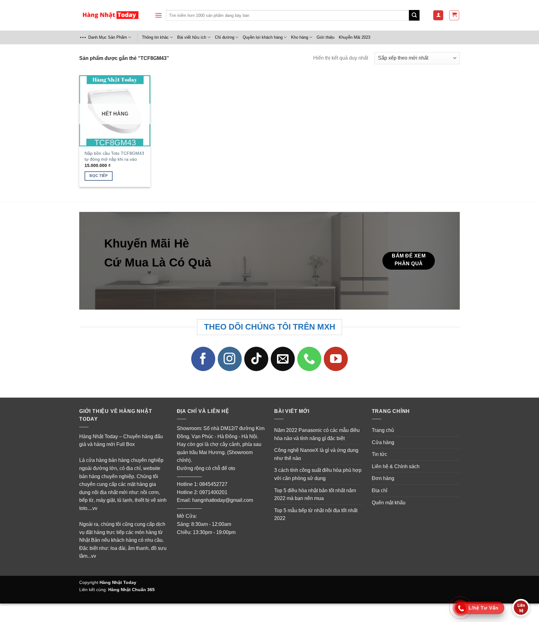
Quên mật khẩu (388, 502)
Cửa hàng (383, 442)
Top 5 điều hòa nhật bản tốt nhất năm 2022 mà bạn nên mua (315, 494)
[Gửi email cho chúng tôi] (283, 359)
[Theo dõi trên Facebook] (203, 359)
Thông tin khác (155, 37)
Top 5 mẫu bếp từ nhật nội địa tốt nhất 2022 (315, 514)
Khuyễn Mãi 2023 (354, 37)
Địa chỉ (379, 490)
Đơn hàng (383, 478)
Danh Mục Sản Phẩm (107, 37)
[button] (158, 15)
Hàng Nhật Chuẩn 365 (131, 589)
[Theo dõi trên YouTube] (336, 359)
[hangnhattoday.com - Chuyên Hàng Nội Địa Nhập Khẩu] (110, 15)
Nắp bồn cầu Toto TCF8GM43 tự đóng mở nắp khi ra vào (114, 156)
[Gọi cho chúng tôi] (309, 359)
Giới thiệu (325, 37)
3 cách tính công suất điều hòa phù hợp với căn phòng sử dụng (318, 474)
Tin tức (379, 454)
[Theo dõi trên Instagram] (230, 359)
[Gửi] (414, 15)
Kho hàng (299, 37)
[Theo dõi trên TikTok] (256, 359)
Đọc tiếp (99, 176)
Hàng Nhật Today (118, 582)
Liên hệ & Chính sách (396, 466)
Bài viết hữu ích (191, 37)
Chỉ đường (224, 37)
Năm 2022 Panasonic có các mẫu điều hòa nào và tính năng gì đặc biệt (317, 434)
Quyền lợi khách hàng (263, 37)
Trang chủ (383, 430)
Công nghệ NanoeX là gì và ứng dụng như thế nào (316, 454)
